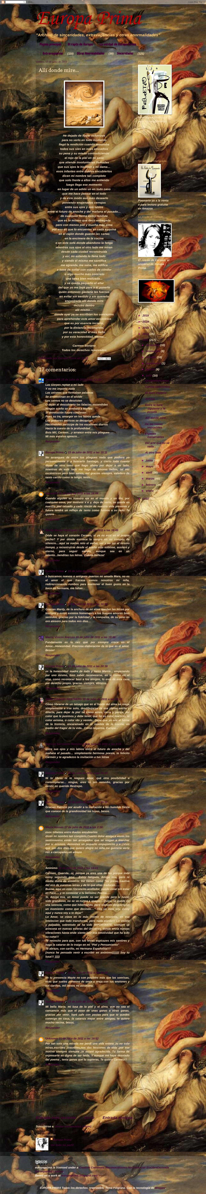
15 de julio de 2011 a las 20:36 (88, 666)
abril (149, 472)
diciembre (153, 345)
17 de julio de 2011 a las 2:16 (83, 827)
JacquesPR (52, 379)
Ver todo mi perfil (62, 1145)
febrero (151, 484)
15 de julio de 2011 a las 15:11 (87, 452)
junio (149, 460)
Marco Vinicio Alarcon (60, 637)
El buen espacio (155, 392)
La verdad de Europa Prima (118, 44)
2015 (146, 327)
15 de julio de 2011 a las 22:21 (102, 699)
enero (150, 490)
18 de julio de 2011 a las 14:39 (88, 1001)
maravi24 (51, 493)
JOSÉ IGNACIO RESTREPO (63, 699)
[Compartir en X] (104, 358)
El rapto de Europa (80, 44)
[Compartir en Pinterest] (109, 358)
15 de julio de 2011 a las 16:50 (88, 604)
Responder (52, 441)
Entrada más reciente (56, 1117)
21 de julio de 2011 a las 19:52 (79, 1038)
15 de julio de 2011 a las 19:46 (95, 637)
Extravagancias (53, 53)
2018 (146, 321)
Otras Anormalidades (90, 53)
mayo (150, 466)
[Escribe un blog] (101, 358)
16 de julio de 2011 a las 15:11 (87, 802)
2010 (146, 498)
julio (149, 375)
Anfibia (150, 398)
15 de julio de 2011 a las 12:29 (81, 379)
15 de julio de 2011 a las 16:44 (78, 493)
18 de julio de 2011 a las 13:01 (78, 868)
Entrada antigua (117, 1117)
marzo (150, 478)
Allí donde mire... (156, 417)
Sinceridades (125, 53)
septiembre (154, 363)
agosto (151, 369)
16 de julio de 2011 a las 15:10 (88, 773)
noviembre (153, 351)
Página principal (50, 44)
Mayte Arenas (54, 827)
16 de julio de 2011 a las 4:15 (102, 744)
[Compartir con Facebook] (106, 358)
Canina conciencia (157, 386)
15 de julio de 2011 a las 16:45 (98, 530)
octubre (151, 357)
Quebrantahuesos (157, 380)
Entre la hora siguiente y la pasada (155, 408)
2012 (146, 333)
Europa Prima (88, 18)
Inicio (89, 1117)
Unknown (51, 1038)
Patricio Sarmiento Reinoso (63, 744)
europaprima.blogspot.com (80, 1175)
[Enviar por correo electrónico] (98, 358)
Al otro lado (153, 452)
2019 (146, 315)
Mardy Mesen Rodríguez (61, 530)
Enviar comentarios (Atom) (73, 1126)
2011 (146, 339)
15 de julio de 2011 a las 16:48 (88, 571)
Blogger (160, 1187)
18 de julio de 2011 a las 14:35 (88, 972)
